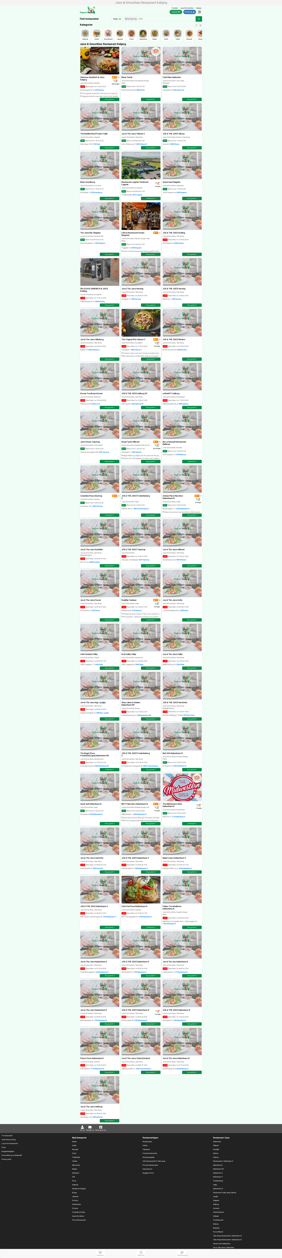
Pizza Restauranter (79, 1220)
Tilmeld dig (189, 12)
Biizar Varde (127, 77)
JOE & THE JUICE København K (135, 961)
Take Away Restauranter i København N (227, 1240)
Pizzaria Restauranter (150, 1165)
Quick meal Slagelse (171, 182)
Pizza (74, 1181)
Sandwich (75, 1173)
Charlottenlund (218, 1212)
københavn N (218, 1165)
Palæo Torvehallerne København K (172, 907)
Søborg (215, 1224)
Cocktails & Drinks (78, 1212)
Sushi (74, 1153)
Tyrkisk (74, 1161)
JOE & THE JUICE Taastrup (133, 549)
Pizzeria (75, 1200)
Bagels (74, 1169)
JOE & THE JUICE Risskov (174, 339)
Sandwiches (76, 1204)
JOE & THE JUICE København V (135, 858)
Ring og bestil (109, 99)
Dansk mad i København (221, 1244)
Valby (215, 1185)
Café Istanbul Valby (89, 654)
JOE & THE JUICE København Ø (135, 1010)
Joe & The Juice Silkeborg (92, 339)
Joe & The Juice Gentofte (91, 858)
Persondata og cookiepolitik (12, 1155)
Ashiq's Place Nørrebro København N (173, 497)
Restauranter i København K (223, 1161)
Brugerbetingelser (8, 1151)
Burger (74, 1193)
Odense (216, 1157)
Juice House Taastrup (90, 442)
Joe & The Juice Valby (173, 654)
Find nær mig (132, 19)
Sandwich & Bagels (79, 1189)
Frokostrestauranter (150, 1153)
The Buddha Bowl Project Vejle (94, 134)
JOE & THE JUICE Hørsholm (175, 702)
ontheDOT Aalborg (171, 393)
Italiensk (75, 1185)
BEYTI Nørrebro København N (135, 804)
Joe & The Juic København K (175, 961)
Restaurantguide (148, 1157)
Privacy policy (6, 1159)
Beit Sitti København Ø (173, 753)
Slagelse (216, 1200)
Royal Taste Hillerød (130, 442)
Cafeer (145, 1145)
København (217, 1142)
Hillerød (216, 1145)
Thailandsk (76, 1157)
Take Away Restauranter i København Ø (227, 1236)
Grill (73, 1177)
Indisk (74, 1145)
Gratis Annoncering (9, 1140)
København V (218, 1177)
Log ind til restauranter (10, 1143)
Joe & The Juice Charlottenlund (136, 1058)
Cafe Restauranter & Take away (154, 1161)
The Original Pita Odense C (133, 339)
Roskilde (216, 1149)
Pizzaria (75, 1208)
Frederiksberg (218, 1181)
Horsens (216, 1208)
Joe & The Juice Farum (90, 600)
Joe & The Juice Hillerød (173, 549)
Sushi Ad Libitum (78, 1216)
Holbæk (216, 1216)
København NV (218, 1169)
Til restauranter (7, 1136)
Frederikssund (218, 1220)
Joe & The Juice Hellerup (91, 1106)
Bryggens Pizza (148, 1173)
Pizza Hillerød (218, 1232)
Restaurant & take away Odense (224, 1193)
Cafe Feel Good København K (134, 906)
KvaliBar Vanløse (129, 600)
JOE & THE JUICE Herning (174, 288)
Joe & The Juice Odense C (133, 134)
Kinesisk (75, 1149)
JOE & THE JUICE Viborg (173, 134)
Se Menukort (150, 99)
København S (218, 1173)
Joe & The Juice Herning (132, 288)
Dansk (74, 1142)
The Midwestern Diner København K (172, 805)
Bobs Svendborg (87, 182)
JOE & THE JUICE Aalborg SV (134, 393)
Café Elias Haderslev (172, 77)
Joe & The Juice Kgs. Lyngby (93, 702)
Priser (4, 1147)
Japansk (75, 1196)
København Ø (218, 1189)
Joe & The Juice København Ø (176, 1058)
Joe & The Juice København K (93, 961)
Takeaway (146, 1149)
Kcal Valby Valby (129, 654)
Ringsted (216, 1228)
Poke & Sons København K (92, 1058)
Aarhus (215, 1153)
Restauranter (147, 1142)
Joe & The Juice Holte (172, 600)
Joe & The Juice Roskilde (91, 549)
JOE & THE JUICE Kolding (174, 233)
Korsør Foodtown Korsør (91, 393)
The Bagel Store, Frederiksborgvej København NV (94, 754)
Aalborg (216, 1204)
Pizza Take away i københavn (223, 1248)
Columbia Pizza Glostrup (91, 496)
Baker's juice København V (174, 858)
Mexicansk (76, 1165)
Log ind (175, 12)
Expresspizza (147, 1169)
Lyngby (215, 1196)
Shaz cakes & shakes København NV (131, 703)
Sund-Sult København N (90, 804)
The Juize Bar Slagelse (90, 233)
